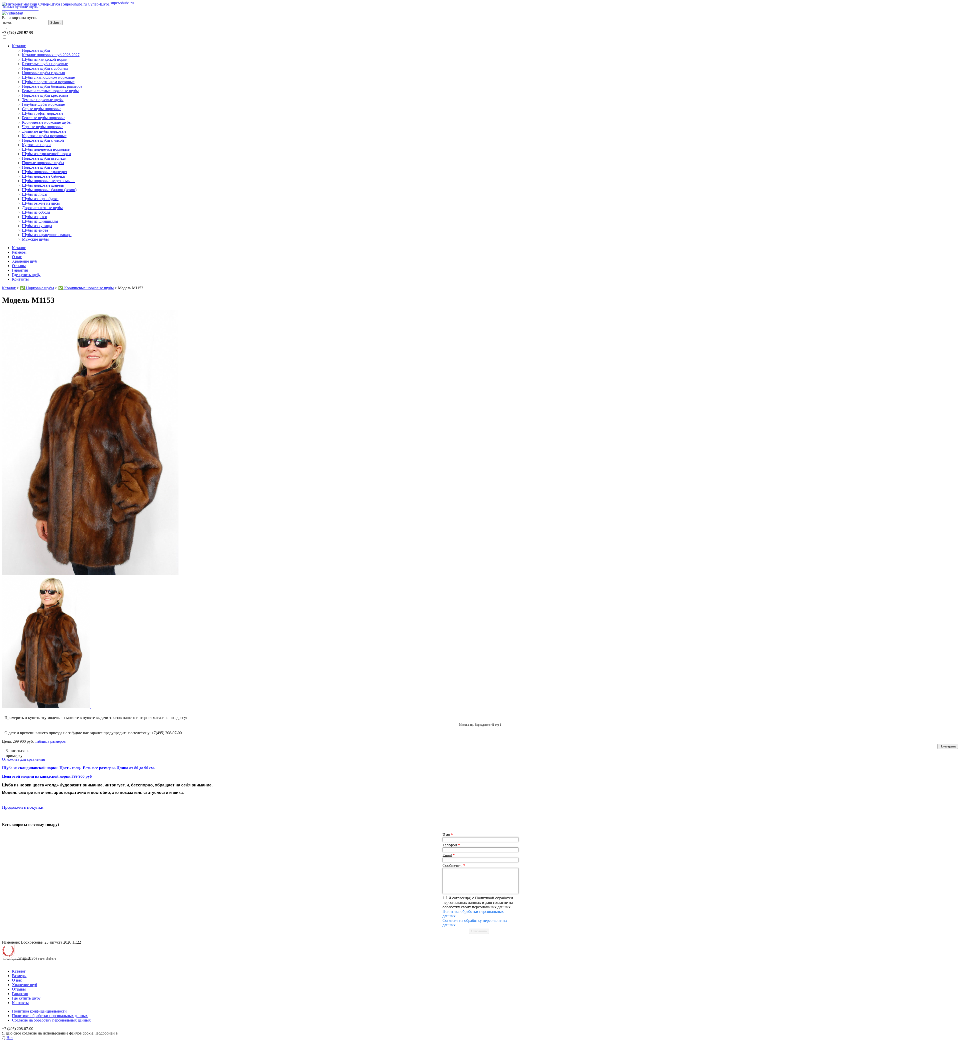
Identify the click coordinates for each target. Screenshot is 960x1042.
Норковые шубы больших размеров (52, 86)
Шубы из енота (35, 230)
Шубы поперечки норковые (46, 149)
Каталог (19, 46)
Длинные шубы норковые (44, 131)
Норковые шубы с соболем (45, 68)
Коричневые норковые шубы (47, 122)
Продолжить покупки (23, 807)
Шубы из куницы (37, 226)
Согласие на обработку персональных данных (51, 1020)
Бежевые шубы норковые (43, 118)
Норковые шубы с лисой (43, 140)
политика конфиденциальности (146, 1033)
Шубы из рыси (34, 217)
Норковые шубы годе (40, 167)
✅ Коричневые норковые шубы (86, 288)
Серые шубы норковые (41, 109)
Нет (9, 1038)
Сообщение (453, 865)
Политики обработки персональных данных (50, 1016)
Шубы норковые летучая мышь (48, 181)
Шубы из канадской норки (45, 59)
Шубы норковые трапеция (44, 172)
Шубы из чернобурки (40, 199)
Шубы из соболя (36, 212)
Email (448, 855)
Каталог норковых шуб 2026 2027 (51, 55)
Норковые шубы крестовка (45, 95)
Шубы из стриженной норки (46, 154)
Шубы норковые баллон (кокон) (49, 190)
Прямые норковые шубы (43, 163)
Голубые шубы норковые (43, 104)
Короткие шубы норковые (44, 136)
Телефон (451, 845)
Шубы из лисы (34, 194)
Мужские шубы (35, 239)
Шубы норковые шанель (43, 185)
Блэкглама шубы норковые (45, 64)
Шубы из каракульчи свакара (47, 235)
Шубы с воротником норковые (48, 82)
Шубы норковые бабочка (43, 176)
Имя (447, 835)
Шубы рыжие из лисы (41, 203)
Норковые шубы (36, 50)
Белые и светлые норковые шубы (50, 91)
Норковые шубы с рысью (43, 73)
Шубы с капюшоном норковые (48, 77)
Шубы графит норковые (42, 113)
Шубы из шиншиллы (40, 221)
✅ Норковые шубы (37, 288)
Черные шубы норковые (42, 127)
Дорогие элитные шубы (42, 208)
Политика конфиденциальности (39, 1011)
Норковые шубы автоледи (44, 158)
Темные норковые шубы (43, 100)
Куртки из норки (36, 145)
